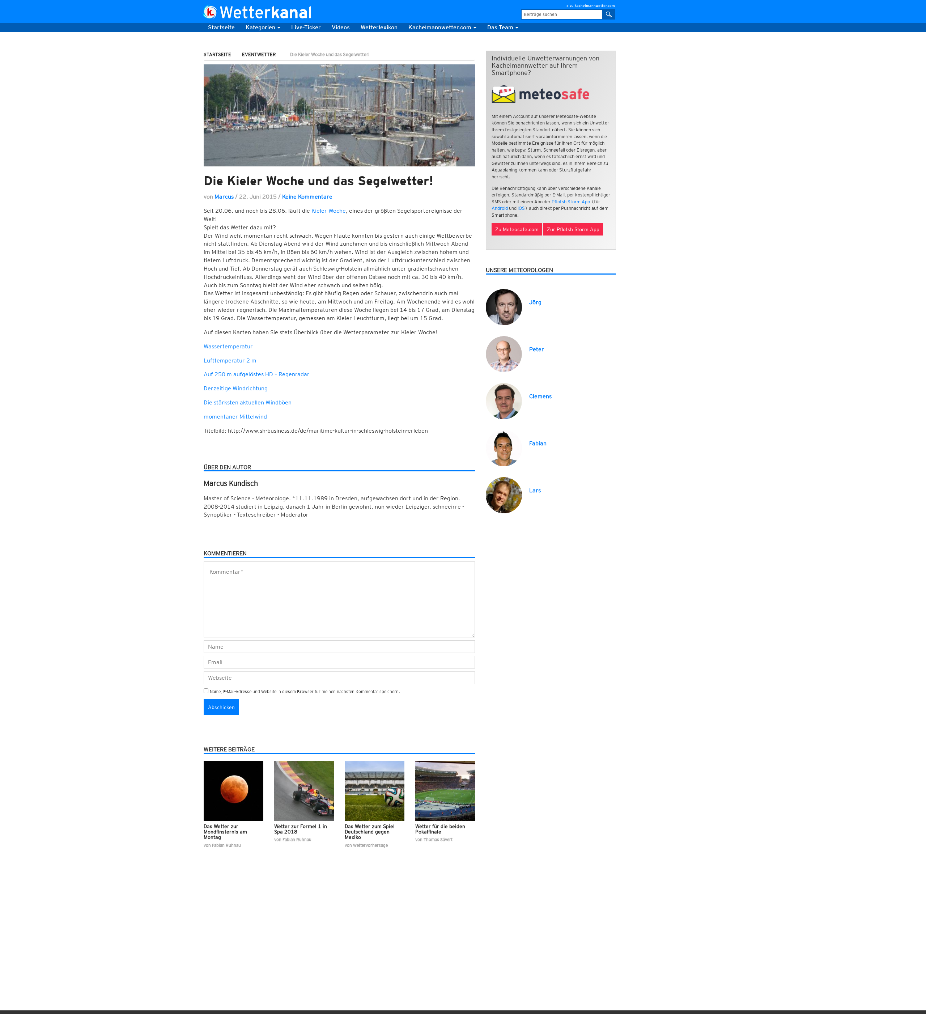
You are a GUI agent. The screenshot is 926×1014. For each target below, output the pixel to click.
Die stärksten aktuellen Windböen (248, 402)
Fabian (538, 443)
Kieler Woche (328, 210)
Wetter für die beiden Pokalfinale (440, 829)
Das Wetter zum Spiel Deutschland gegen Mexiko (370, 831)
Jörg (535, 302)
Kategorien (261, 27)
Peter (536, 349)
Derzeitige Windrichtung (236, 388)
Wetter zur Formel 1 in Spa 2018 (300, 829)
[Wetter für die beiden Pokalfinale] (445, 791)
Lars (535, 490)
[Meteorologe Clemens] (504, 400)
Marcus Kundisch (231, 483)
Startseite (221, 27)
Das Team (501, 27)
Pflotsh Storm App (571, 201)
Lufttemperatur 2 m (230, 360)
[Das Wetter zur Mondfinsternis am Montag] (233, 791)
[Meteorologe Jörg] (504, 306)
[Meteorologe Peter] (504, 353)
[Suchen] (609, 14)
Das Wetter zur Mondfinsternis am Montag (225, 831)
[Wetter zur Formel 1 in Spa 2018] (304, 791)
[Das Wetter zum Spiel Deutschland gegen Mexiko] (374, 791)
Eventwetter (259, 54)
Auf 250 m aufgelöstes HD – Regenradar (257, 374)
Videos (341, 27)
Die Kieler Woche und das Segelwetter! (318, 180)
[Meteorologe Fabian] (504, 447)
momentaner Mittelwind (235, 416)
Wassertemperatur (228, 346)
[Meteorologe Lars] (504, 494)
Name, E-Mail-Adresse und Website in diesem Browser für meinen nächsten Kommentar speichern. (305, 691)
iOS (521, 208)
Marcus (224, 196)
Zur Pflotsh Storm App (573, 229)
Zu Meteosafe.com (517, 229)
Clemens (540, 396)
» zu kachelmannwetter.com (590, 5)
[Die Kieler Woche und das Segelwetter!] (339, 115)
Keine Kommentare (307, 196)
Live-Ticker (306, 27)
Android (500, 208)
